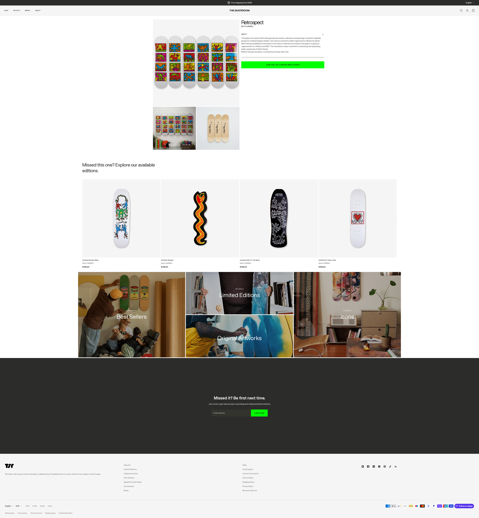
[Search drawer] (461, 10)
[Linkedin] (395, 466)
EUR (17, 506)
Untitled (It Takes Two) (327, 260)
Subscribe (259, 413)
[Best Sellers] (132, 312)
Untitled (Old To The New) (249, 260)
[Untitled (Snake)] (200, 218)
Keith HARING (247, 26)
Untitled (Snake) (167, 260)
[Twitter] (373, 466)
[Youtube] (379, 466)
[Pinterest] (384, 466)
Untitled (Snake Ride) (90, 260)
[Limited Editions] (239, 290)
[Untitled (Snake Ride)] (121, 218)
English (469, 3)
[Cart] (473, 10)
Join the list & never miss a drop (283, 65)
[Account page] (467, 10)
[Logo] (239, 10)
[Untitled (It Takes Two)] (358, 218)
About (244, 34)
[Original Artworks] (239, 333)
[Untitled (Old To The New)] (279, 218)
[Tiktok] (390, 466)
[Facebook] (368, 466)
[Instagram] (362, 466)
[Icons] (347, 312)
